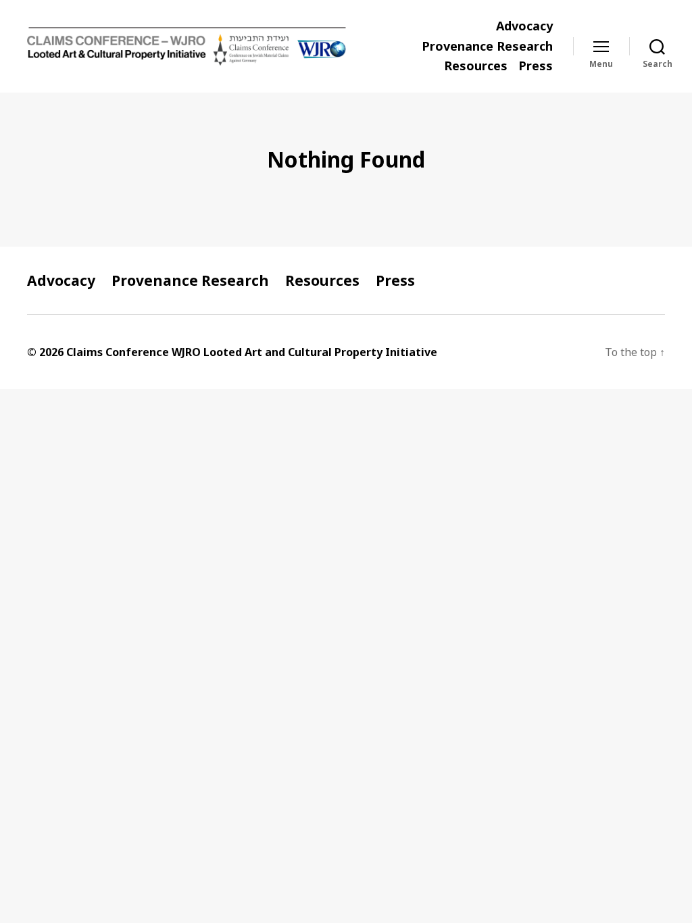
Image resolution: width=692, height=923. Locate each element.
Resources (476, 66)
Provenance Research (487, 46)
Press (535, 66)
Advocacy (524, 26)
